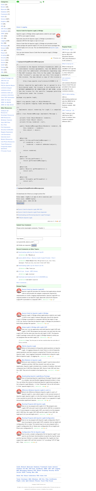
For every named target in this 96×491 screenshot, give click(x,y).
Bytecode (4, 9)
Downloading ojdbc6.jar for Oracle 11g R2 (31, 252)
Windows (35, 479)
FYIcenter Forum (6, 151)
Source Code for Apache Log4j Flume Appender (32, 212)
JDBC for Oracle (6, 100)
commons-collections (7, 95)
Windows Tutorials (6, 120)
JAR (40, 479)
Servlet (3, 62)
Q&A (27, 481)
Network (3, 48)
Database (4, 11)
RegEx (19, 481)
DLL (43, 479)
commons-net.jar (6, 90)
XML (2, 72)
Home (18, 27)
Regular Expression (7, 132)
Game (2, 16)
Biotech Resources (6, 139)
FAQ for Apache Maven (8, 85)
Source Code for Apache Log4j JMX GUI (30, 209)
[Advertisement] (8, 175)
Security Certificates (7, 129)
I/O (2, 24)
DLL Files (4, 124)
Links (23, 481)
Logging (3, 40)
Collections (32, 475)
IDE (2, 26)
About (26, 475)
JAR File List (5, 80)
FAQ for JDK (4, 83)
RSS (38, 475)
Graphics (3, 21)
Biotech (3, 7)
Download (20, 203)
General (3, 19)
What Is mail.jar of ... (68, 63)
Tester (19, 479)
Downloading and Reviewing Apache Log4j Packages (34, 215)
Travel (43, 481)
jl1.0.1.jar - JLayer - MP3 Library (28, 271)
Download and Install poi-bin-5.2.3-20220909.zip (33, 277)
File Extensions (5, 127)
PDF (2, 50)
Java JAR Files (5, 122)
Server (3, 60)
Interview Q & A (5, 137)
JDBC (2, 33)
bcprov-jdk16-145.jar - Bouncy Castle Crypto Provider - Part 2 (36, 258)
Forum (51, 481)
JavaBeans (4, 31)
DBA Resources (5, 117)
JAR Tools (4, 28)
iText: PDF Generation (7, 97)
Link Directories (5, 134)
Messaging (4, 45)
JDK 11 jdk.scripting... (68, 94)
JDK (2, 36)
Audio (2, 4)
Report (3, 53)
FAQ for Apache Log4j (25, 217)
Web (2, 69)
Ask (45, 475)
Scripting (3, 55)
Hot (22, 475)
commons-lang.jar (6, 87)
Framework (4, 14)
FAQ (46, 481)
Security (3, 57)
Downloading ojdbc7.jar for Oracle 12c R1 (31, 265)
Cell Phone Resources (8, 141)
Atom (42, 475)
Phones (37, 481)
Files (47, 479)
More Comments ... (22, 282)
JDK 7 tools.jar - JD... (68, 110)
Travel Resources (6, 144)
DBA (30, 479)
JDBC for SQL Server (7, 104)
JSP (2, 38)
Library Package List (7, 78)
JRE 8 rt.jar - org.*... (68, 49)
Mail (2, 43)
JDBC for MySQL (6, 102)
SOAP (3, 65)
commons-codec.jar (7, 92)
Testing (3, 67)
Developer (24, 479)
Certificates (53, 479)
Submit (34, 245)
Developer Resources (7, 115)
